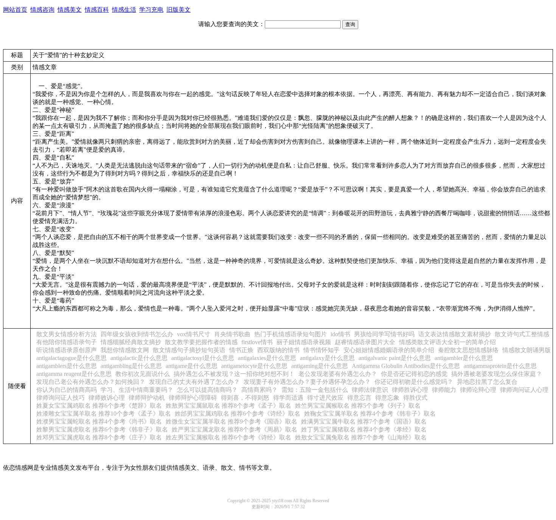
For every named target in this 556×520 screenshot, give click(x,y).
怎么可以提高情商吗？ (207, 390)
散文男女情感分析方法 (66, 334)
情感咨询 (42, 9)
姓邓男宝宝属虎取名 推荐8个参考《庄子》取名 (99, 437)
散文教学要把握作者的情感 (201, 342)
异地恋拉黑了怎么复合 (487, 382)
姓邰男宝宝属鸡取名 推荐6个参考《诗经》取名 (237, 413)
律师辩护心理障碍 (193, 397)
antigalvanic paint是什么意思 (395, 358)
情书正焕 (241, 350)
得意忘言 (359, 397)
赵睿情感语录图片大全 (365, 342)
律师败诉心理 (107, 397)
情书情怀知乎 (321, 350)
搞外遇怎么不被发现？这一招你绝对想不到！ (234, 374)
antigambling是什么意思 (131, 366)
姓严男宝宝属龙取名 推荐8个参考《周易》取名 (234, 429)
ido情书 (340, 334)
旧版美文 (178, 9)
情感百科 (97, 9)
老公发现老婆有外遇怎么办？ (337, 374)
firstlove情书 (257, 342)
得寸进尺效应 (325, 397)
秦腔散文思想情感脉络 (468, 350)
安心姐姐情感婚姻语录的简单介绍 (388, 350)
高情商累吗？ (259, 390)
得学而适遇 (288, 397)
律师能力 (444, 390)
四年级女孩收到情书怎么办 (137, 334)
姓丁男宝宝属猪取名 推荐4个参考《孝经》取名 (364, 429)
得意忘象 (387, 397)
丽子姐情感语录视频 (303, 342)
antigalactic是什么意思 (139, 358)
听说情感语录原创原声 (66, 350)
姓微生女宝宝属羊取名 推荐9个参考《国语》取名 (231, 421)
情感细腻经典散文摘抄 (131, 342)
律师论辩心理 (478, 390)
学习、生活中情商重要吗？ (137, 390)
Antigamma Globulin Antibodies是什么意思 (406, 366)
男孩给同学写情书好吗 (384, 334)
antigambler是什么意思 (464, 358)
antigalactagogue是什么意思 (71, 358)
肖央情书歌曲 (232, 334)
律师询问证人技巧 (60, 397)
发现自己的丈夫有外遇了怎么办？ (194, 382)
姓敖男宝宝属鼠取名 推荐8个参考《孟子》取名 (228, 405)
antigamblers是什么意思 (66, 366)
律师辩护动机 (147, 397)
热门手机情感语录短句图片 (290, 334)
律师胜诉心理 (410, 390)
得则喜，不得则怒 (245, 397)
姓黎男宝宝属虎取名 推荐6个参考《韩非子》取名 (102, 429)
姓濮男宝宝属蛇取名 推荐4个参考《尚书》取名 (99, 421)
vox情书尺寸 (193, 334)
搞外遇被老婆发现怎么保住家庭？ (496, 374)
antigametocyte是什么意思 (254, 366)
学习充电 (151, 9)
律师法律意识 (370, 390)
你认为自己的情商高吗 (66, 390)
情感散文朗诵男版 (526, 350)
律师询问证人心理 (524, 390)
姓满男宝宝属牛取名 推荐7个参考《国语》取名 (364, 421)
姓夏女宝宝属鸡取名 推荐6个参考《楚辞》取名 (99, 405)
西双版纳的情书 (278, 350)
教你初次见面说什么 (142, 374)
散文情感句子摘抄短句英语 (189, 350)
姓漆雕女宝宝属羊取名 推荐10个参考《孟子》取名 (103, 413)
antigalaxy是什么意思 (327, 358)
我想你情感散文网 (125, 350)
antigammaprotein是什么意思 (500, 366)
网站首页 (15, 9)
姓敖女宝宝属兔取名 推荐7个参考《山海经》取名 (361, 437)
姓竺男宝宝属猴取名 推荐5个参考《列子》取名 (358, 405)
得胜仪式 (415, 397)
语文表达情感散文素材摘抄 (454, 334)
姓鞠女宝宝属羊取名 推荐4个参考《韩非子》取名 (370, 413)
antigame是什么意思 (191, 366)
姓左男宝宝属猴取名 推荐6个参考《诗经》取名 (228, 437)
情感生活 (124, 9)
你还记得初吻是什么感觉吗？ (413, 382)
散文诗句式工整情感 (522, 334)
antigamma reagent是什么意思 (74, 374)
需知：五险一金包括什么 (314, 390)
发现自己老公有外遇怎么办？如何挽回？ (90, 382)
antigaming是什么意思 (319, 366)
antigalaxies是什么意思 (267, 358)
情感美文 (69, 9)
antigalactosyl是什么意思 (202, 358)
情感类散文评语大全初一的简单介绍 (447, 342)
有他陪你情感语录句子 (66, 342)
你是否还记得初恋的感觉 (414, 374)
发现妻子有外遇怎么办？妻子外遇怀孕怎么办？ (307, 382)
